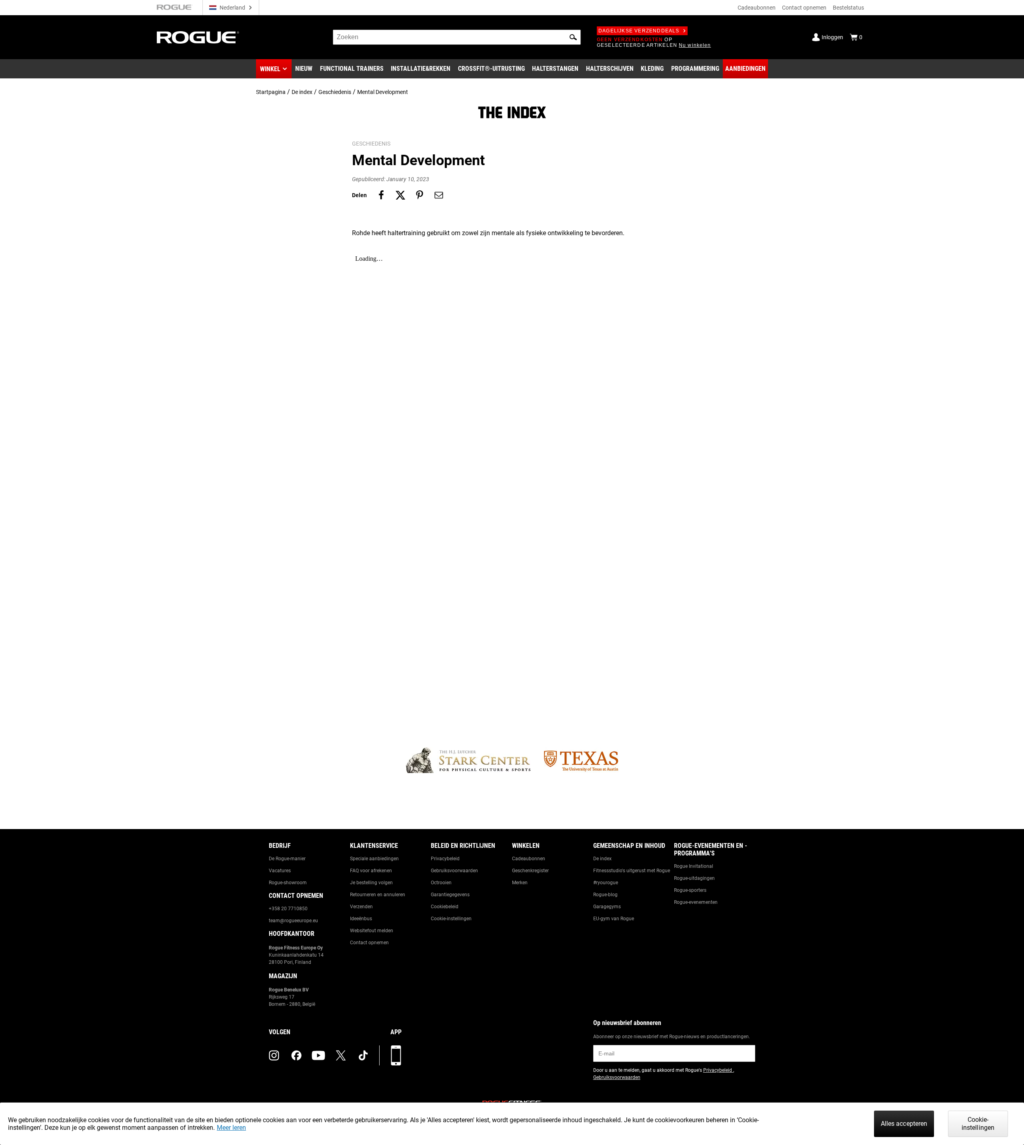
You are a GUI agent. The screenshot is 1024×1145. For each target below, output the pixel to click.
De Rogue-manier (287, 858)
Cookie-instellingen (451, 918)
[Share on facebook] (381, 195)
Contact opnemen (804, 7)
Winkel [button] (270, 69)
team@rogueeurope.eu (293, 920)
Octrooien (441, 882)
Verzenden (361, 906)
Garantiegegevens (450, 894)
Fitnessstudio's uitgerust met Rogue (631, 870)
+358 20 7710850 (288, 908)
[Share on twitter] (400, 195)
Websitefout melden (371, 930)
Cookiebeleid (444, 906)
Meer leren (231, 1127)
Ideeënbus (361, 918)
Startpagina (271, 92)
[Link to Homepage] (198, 37)
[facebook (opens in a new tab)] (296, 1055)
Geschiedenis (334, 92)
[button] (573, 37)
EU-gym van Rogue (613, 918)
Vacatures (280, 870)
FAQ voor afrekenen (371, 870)
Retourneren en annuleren (377, 894)
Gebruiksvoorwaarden (454, 870)
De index (302, 92)
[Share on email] (439, 195)
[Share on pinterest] (419, 195)
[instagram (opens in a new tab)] (274, 1055)
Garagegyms (607, 906)
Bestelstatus (848, 7)
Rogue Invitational (693, 866)
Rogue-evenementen (696, 902)
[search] (457, 37)
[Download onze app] (396, 1055)
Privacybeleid (445, 858)
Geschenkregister (530, 870)
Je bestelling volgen (371, 882)
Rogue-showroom (288, 882)
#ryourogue (605, 882)
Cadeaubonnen (757, 7)
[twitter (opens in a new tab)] (341, 1055)
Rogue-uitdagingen (694, 878)
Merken (520, 882)
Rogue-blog (605, 894)
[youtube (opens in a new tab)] (318, 1055)
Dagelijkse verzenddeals (639, 31)
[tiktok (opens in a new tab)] (363, 1055)
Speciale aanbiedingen (374, 858)
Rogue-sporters (690, 890)
